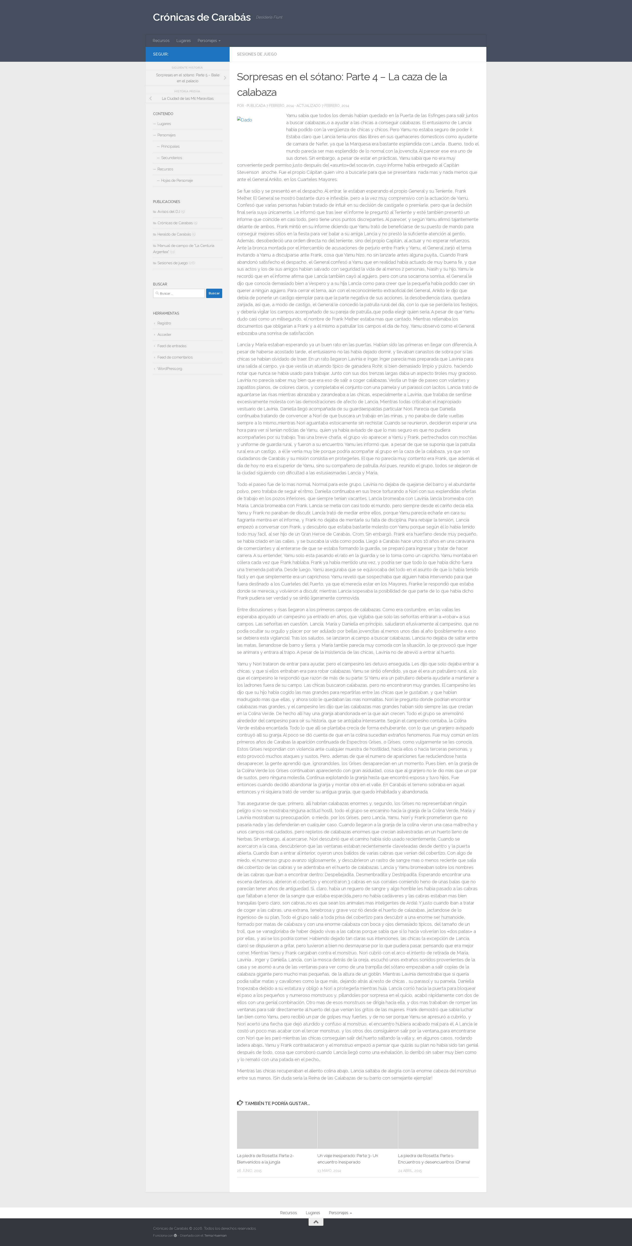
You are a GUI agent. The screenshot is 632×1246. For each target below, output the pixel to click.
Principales (170, 146)
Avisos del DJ (169, 211)
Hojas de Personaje (177, 180)
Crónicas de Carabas (175, 223)
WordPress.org (170, 368)
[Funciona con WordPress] (175, 1235)
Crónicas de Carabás (202, 17)
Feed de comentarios (175, 357)
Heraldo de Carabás (174, 234)
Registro (164, 323)
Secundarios (171, 158)
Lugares (184, 40)
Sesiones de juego (257, 54)
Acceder (164, 334)
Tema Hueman (215, 1235)
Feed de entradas (172, 346)
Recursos (161, 40)
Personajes (207, 40)
